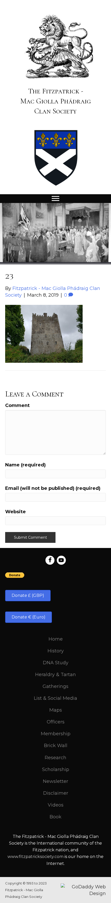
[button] (28, 595)
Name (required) (25, 465)
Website (15, 512)
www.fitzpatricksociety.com (35, 856)
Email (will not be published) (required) (52, 488)
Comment (17, 405)
